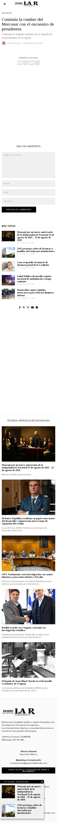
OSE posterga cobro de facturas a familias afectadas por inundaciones (36, 250)
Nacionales (7, 13)
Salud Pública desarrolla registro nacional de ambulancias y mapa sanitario (34, 279)
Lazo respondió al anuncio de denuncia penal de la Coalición (33, 263)
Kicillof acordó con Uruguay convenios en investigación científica (24, 629)
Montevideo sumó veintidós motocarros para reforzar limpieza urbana (35, 293)
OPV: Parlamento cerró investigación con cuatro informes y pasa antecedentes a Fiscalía (27, 575)
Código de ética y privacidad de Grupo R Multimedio (28, 770)
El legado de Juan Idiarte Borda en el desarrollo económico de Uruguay (27, 682)
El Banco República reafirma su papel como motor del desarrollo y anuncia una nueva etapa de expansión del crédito (28, 521)
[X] (25, 63)
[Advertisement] (28, 102)
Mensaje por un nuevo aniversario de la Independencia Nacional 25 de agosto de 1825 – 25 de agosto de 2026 (35, 236)
